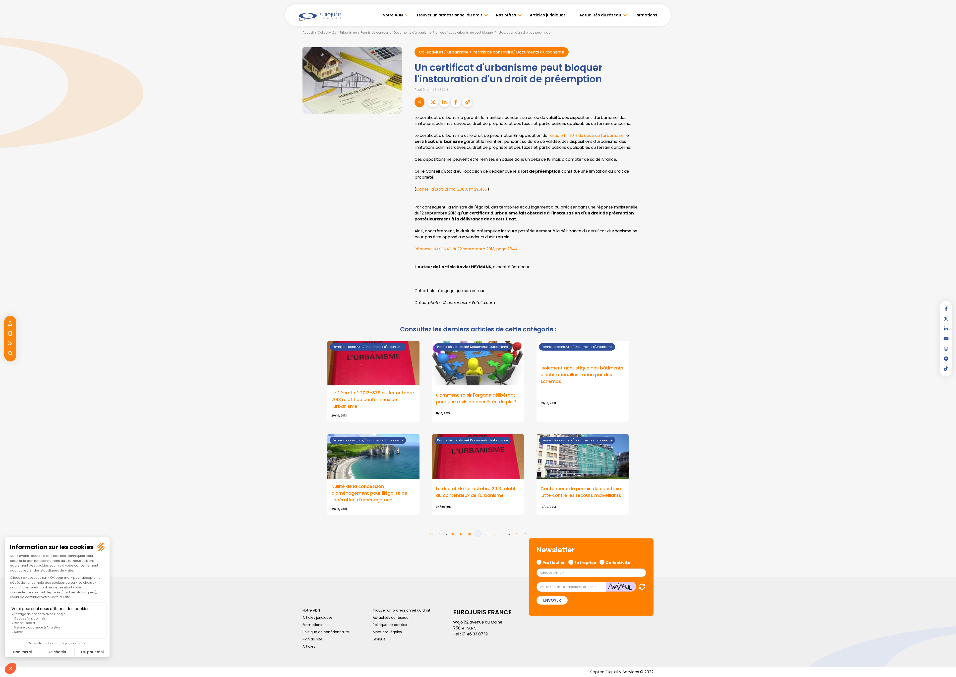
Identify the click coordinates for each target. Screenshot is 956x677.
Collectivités (327, 32)
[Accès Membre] (10, 324)
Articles (308, 646)
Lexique (379, 639)
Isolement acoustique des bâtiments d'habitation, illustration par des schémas (581, 374)
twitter (946, 319)
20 (486, 534)
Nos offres (506, 15)
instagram (946, 349)
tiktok (946, 368)
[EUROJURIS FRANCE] (320, 15)
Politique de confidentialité (325, 631)
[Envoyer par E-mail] (467, 102)
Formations (646, 15)
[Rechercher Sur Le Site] (10, 354)
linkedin (946, 329)
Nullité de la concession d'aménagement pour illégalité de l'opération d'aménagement (369, 493)
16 (452, 534)
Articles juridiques (548, 15)
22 (503, 534)
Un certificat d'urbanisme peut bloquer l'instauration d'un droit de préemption (493, 32)
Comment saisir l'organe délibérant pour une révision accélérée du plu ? (476, 398)
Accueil (308, 32)
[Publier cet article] (433, 102)
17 (461, 534)
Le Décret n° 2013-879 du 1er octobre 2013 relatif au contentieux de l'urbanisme (372, 399)
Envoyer (552, 600)
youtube (946, 339)
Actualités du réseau (600, 15)
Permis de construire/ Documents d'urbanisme (396, 32)
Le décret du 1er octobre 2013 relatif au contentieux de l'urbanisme (476, 491)
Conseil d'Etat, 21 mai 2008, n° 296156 (451, 189)
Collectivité (617, 562)
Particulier (553, 562)
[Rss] (10, 344)
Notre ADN (393, 15)
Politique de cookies (390, 624)
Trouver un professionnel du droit (449, 15)
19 (478, 534)
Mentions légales (387, 631)
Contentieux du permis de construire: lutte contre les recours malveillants (582, 491)
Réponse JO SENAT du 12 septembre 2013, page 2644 (466, 249)
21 (495, 534)
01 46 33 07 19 (475, 634)
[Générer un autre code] (640, 586)
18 (469, 534)
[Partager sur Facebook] (456, 102)
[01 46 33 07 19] (10, 334)
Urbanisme (348, 32)
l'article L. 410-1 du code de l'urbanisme (586, 135)
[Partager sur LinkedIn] (444, 102)
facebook (946, 309)
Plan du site (312, 639)
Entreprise (585, 562)
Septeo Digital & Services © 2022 (622, 672)
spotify (946, 359)
